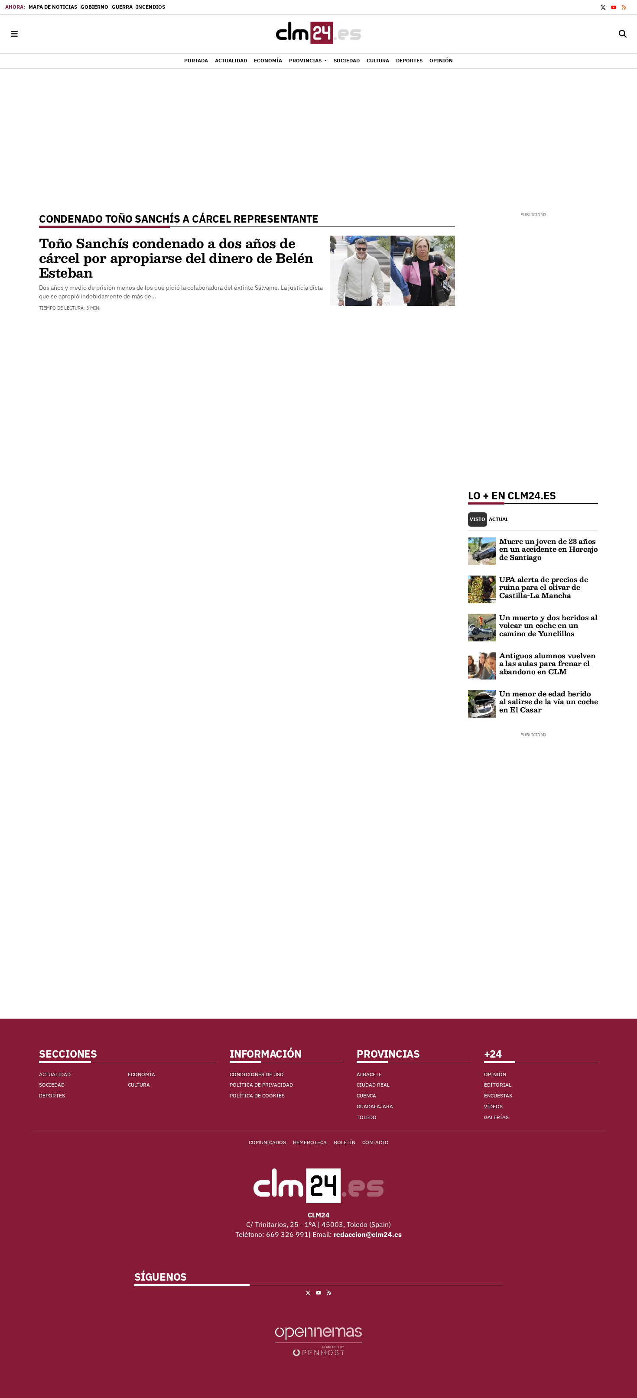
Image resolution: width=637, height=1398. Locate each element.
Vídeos (493, 1106)
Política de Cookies (257, 1095)
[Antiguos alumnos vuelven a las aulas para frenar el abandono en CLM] (482, 664)
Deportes (52, 1095)
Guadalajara (375, 1106)
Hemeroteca (310, 1142)
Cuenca (366, 1095)
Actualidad (55, 1074)
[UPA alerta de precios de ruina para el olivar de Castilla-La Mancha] (482, 588)
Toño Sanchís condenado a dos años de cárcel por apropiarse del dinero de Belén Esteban (176, 257)
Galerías (496, 1117)
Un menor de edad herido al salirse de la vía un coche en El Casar (548, 701)
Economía (141, 1074)
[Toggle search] (622, 34)
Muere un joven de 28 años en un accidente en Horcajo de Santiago (548, 549)
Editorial (497, 1084)
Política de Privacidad (261, 1084)
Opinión (495, 1074)
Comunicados (267, 1142)
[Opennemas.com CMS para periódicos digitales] (318, 1341)
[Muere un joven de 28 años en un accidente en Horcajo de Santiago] (482, 550)
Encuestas (498, 1095)
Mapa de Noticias (53, 6)
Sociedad (52, 1084)
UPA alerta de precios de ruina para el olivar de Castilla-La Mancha (543, 587)
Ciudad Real (373, 1084)
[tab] (477, 519)
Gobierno (94, 6)
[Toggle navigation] (14, 34)
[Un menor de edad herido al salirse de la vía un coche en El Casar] (482, 703)
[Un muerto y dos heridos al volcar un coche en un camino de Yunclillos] (482, 626)
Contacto (375, 1142)
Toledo (367, 1117)
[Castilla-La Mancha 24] (318, 34)
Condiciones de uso (257, 1074)
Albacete (369, 1074)
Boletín (344, 1142)
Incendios (150, 6)
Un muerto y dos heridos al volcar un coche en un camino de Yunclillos (548, 625)
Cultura (139, 1084)
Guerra (122, 6)
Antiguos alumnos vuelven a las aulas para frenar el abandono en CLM (547, 663)
